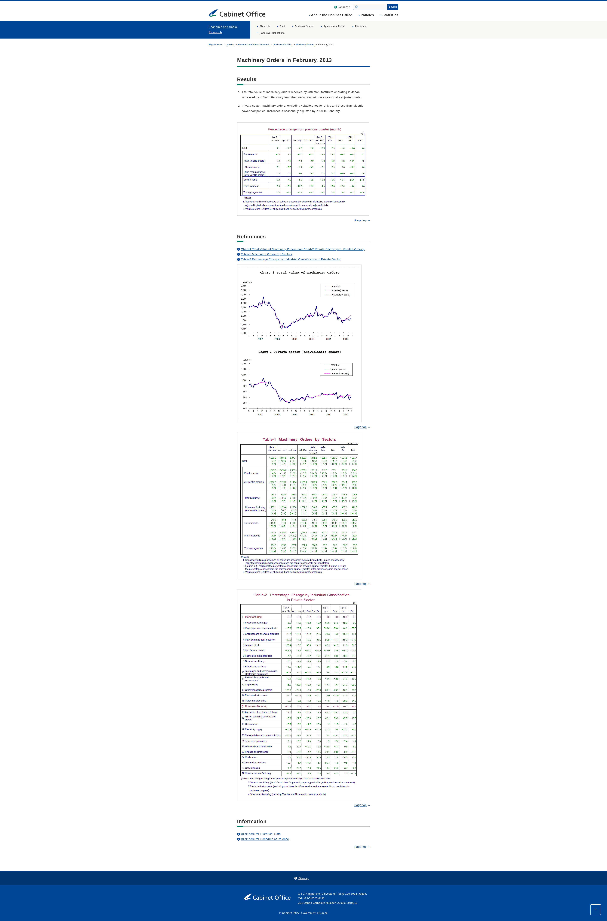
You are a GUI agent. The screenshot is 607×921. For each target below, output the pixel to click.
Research (360, 26)
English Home (216, 44)
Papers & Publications (272, 33)
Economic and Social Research (223, 29)
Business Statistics (282, 44)
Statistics (390, 15)
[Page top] (596, 910)
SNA (282, 26)
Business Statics (304, 26)
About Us (265, 26)
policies (230, 44)
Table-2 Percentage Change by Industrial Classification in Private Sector (291, 259)
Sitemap (303, 878)
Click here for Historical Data (261, 834)
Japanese (344, 7)
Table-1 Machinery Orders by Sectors (266, 254)
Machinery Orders (305, 44)
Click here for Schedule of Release (265, 839)
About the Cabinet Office (331, 15)
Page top (360, 220)
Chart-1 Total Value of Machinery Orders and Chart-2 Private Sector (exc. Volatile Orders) (303, 249)
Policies (367, 15)
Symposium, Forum (334, 26)
